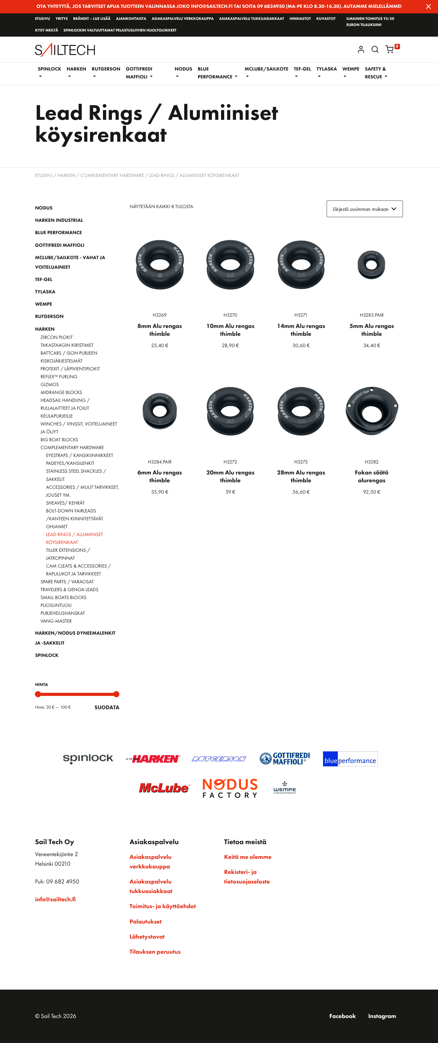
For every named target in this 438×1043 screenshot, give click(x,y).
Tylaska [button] (327, 69)
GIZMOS (49, 385)
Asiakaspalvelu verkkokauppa (183, 18)
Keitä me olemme (248, 857)
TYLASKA (45, 292)
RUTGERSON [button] (106, 69)
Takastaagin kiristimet (66, 345)
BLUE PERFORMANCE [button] (216, 73)
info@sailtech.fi (55, 899)
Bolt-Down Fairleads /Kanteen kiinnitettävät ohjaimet (74, 519)
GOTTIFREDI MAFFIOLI (59, 245)
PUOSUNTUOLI (56, 605)
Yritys (61, 18)
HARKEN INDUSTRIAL (59, 220)
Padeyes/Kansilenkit (70, 463)
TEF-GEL (43, 280)
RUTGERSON (49, 317)
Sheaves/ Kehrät (65, 503)
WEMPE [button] (350, 69)
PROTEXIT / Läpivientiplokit (70, 369)
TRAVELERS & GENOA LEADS (69, 590)
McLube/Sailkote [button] (266, 69)
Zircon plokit (56, 337)
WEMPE (43, 304)
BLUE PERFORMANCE (58, 233)
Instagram (382, 1016)
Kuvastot (326, 18)
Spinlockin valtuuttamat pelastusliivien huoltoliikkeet (119, 30)
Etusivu (42, 18)
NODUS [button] (183, 69)
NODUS (43, 208)
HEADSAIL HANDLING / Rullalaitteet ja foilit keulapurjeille (65, 408)
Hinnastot (300, 18)
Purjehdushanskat (62, 613)
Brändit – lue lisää (92, 18)
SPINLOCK (46, 655)
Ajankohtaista (131, 18)
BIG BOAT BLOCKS (59, 440)
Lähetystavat (147, 937)
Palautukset (146, 922)
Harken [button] (76, 69)
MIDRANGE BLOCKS (61, 393)
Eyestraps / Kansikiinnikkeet (79, 456)
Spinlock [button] (49, 69)
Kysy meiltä (46, 30)
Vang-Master (56, 621)
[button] (375, 49)
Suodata (106, 707)
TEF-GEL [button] (302, 69)
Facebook (342, 1016)
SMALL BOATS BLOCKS (63, 598)
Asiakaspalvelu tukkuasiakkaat (251, 18)
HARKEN (66, 176)
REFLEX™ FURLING (58, 377)
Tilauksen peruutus (155, 952)
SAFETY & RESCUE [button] (375, 73)
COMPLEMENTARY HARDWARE (112, 176)
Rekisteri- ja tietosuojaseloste (247, 877)
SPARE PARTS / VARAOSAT (67, 582)
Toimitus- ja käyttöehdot (163, 906)
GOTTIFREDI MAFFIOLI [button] (139, 73)
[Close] (428, 6)
